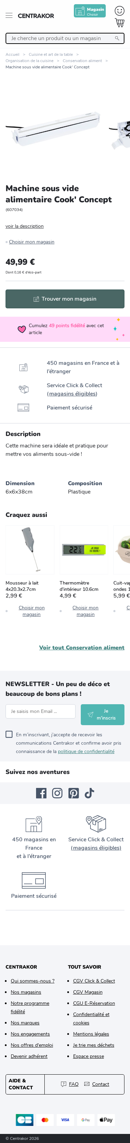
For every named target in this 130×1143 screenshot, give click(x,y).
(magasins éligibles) (96, 848)
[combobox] (65, 38)
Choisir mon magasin (31, 242)
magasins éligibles (72, 394)
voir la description (25, 226)
